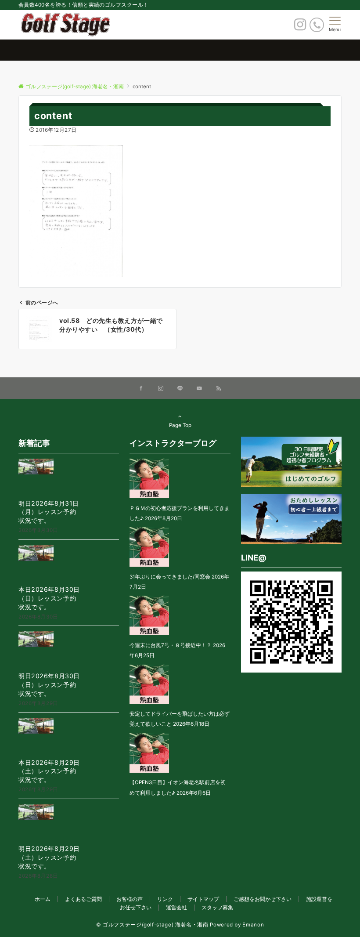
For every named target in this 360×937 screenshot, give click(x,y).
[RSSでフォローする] (218, 389)
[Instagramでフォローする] (160, 389)
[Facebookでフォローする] (141, 389)
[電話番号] (317, 25)
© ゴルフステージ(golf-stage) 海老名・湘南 (152, 925)
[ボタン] (300, 26)
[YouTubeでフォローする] (199, 389)
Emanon (253, 925)
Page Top (180, 425)
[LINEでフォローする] (180, 389)
